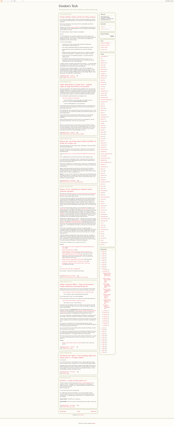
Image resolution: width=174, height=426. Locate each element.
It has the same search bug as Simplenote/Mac (70, 268)
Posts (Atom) (81, 414)
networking (103, 166)
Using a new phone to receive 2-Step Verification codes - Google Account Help (78, 292)
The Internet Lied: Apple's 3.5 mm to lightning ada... (107, 301)
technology (103, 220)
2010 (103, 339)
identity (72, 133)
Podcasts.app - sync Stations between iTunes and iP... (107, 285)
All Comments (105, 29)
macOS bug (103, 149)
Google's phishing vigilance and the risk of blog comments (77, 17)
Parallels (102, 179)
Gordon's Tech (68, 6)
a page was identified (75, 27)
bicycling (102, 73)
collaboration (103, 90)
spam (74, 77)
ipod (102, 136)
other (102, 173)
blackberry (103, 75)
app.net (102, 64)
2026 (103, 251)
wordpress (103, 242)
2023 (103, 257)
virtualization (103, 229)
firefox (102, 108)
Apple (64, 133)
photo (73, 406)
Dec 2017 (105, 269)
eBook (102, 106)
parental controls (104, 181)
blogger (64, 77)
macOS (102, 147)
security (71, 77)
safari (102, 203)
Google (67, 77)
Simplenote (62, 213)
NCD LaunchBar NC (105, 162)
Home (78, 411)
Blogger (93, 423)
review (102, 199)
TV (101, 223)
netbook (102, 164)
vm (101, 231)
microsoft (103, 155)
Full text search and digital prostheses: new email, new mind (74, 261)
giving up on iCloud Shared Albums (85, 382)
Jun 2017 (105, 316)
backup (102, 71)
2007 (103, 344)
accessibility (103, 56)
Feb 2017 (105, 323)
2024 (103, 255)
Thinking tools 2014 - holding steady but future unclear (73, 259)
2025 (103, 253)
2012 (103, 335)
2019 (103, 264)
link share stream (84, 208)
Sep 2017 (105, 312)
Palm (102, 177)
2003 (103, 352)
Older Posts (93, 411)
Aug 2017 (105, 314)
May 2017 (105, 318)
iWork (102, 140)
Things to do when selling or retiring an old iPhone (72, 342)
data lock (103, 95)
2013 (103, 333)
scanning (103, 205)
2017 (103, 268)
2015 (103, 329)
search (102, 207)
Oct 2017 (105, 310)
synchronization (80, 181)
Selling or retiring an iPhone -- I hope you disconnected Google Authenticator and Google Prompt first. (76, 285)
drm (101, 103)
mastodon (103, 151)
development (103, 97)
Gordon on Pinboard (105, 45)
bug (66, 133)
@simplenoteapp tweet (76, 221)
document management (67, 277)
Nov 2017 (105, 271)
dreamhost (103, 101)
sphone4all (103, 214)
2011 (103, 337)
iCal (101, 123)
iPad (102, 129)
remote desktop (104, 197)
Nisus (102, 168)
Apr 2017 (105, 320)
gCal (102, 112)
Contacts (103, 93)
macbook (103, 145)
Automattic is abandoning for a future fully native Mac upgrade (72, 222)
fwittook (102, 110)
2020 (103, 262)
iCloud (69, 133)
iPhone (75, 133)
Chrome (102, 84)
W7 (101, 235)
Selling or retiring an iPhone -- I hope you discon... (106, 296)
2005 (103, 348)
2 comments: (72, 75)
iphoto (102, 134)
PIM (101, 192)
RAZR (102, 194)
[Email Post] (77, 75)
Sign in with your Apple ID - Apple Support (71, 98)
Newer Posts (63, 411)
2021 (103, 260)
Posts (103, 26)
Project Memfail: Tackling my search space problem (72, 254)
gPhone (102, 119)
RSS (102, 201)
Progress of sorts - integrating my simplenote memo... (107, 291)
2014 (103, 331)
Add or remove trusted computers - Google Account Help (74, 300)
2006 (103, 346)
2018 (103, 266)
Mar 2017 (105, 321)
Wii (101, 240)
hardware (67, 373)
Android (102, 60)
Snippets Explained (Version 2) (68, 249)
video (102, 227)
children (102, 82)
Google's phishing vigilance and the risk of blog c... (107, 275)
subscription (103, 216)
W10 (102, 233)
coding (102, 88)
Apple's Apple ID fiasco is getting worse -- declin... (107, 280)
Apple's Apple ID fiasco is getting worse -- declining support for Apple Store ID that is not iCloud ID (76, 85)
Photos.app (103, 190)
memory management (77, 277)
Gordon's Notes (104, 47)
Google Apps (103, 116)
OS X (102, 171)
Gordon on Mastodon (105, 43)
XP (101, 244)
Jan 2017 (105, 325)
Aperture (102, 62)
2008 (103, 342)
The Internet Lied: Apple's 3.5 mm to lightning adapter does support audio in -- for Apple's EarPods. (78, 356)
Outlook (102, 175)
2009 (103, 341)
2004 (103, 350)
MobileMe (82, 133)
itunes (78, 133)
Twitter (102, 225)
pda (101, 184)
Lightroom (103, 142)
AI (101, 58)
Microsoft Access (104, 158)
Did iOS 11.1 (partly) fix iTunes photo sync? (73, 380)
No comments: (73, 180)
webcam (102, 238)
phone (75, 181)
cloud (102, 86)
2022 (103, 258)
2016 (103, 328)
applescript (103, 69)
